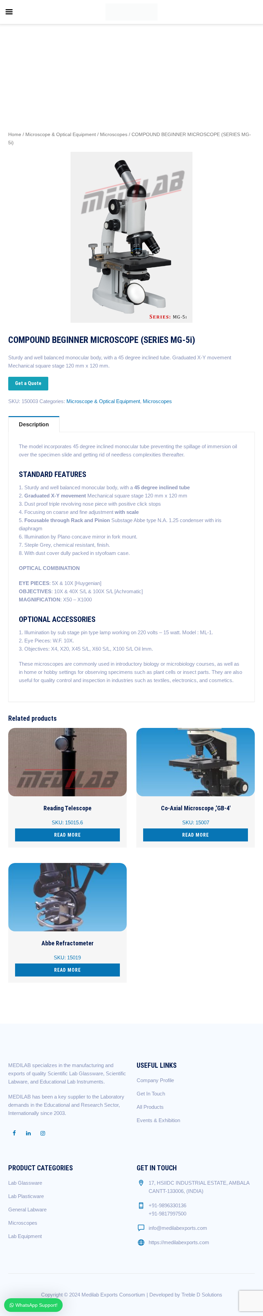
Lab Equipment (25, 1236)
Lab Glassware (25, 1183)
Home (14, 134)
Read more (67, 835)
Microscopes (113, 134)
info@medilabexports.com (178, 1228)
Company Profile (155, 1080)
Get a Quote (28, 383)
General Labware (27, 1209)
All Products (150, 1107)
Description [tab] (34, 424)
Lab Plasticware (26, 1196)
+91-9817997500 (167, 1214)
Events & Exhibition (158, 1120)
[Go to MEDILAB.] (207, 47)
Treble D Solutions (201, 1295)
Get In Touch (151, 1093)
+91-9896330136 (167, 1205)
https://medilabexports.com (179, 1242)
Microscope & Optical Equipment (60, 134)
